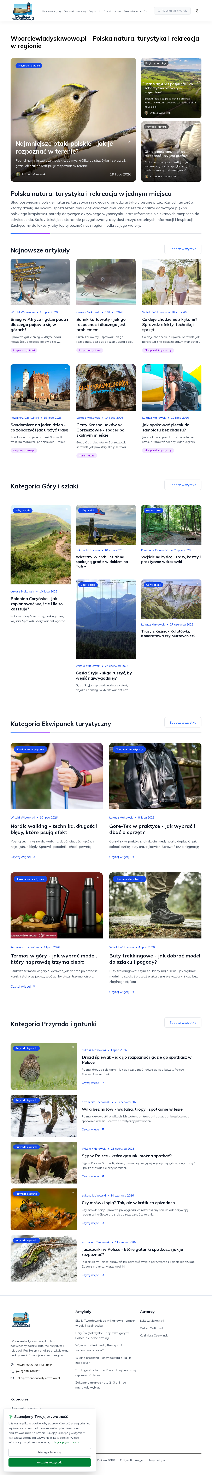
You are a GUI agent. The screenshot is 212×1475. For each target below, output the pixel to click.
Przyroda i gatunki (113, 11)
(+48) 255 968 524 (28, 1371)
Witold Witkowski (23, 312)
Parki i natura (87, 455)
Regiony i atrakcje (132, 11)
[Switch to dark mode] (197, 10)
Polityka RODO (106, 1460)
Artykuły (83, 1311)
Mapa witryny (157, 1460)
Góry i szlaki (95, 11)
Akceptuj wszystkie (50, 1462)
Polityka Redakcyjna (132, 1460)
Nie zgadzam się (49, 1452)
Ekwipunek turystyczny (75, 11)
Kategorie (19, 1399)
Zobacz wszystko (183, 249)
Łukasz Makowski (88, 312)
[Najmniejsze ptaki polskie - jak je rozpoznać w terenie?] (73, 120)
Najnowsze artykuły (51, 11)
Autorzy (147, 1311)
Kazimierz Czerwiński (25, 417)
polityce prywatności (65, 1442)
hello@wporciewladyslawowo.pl (38, 1378)
